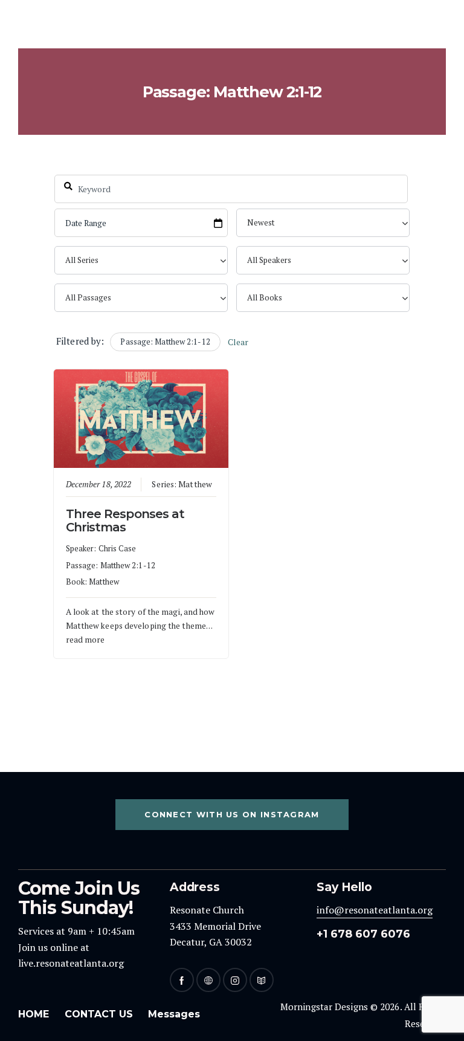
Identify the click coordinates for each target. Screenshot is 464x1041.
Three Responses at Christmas (125, 520)
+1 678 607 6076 (363, 934)
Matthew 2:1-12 (127, 565)
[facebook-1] (182, 980)
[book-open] (262, 980)
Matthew (195, 484)
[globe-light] (208, 980)
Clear (238, 342)
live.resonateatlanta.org (71, 963)
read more (85, 639)
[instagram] (235, 980)
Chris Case (117, 548)
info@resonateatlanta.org (375, 909)
